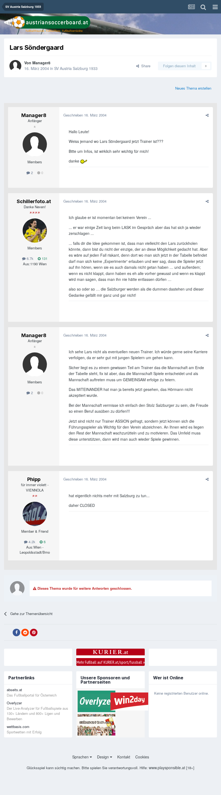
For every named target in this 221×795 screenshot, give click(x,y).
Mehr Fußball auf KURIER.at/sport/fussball (111, 662)
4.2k (31, 541)
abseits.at (14, 689)
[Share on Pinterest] (33, 632)
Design (103, 756)
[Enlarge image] (83, 161)
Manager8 (41, 62)
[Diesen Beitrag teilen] (207, 115)
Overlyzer (14, 702)
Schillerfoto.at (34, 201)
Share (144, 65)
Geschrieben (84, 115)
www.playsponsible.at (167, 767)
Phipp (33, 479)
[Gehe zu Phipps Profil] (35, 514)
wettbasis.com (18, 726)
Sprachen (81, 756)
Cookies (142, 756)
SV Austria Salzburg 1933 (76, 68)
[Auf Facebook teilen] (16, 632)
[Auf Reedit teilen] (25, 632)
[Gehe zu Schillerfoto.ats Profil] (35, 230)
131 (44, 258)
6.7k (29, 258)
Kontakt (123, 756)
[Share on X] (8, 632)
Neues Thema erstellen (193, 88)
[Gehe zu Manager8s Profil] (15, 66)
